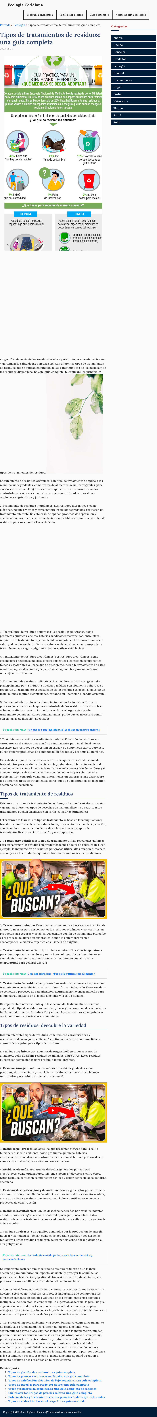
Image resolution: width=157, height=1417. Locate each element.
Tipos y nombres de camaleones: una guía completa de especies (52, 1388)
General (118, 73)
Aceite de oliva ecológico (131, 14)
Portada (5, 25)
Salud (117, 115)
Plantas (118, 108)
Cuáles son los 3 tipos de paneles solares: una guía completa (50, 1393)
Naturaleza (120, 101)
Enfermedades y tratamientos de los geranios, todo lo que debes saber (57, 1397)
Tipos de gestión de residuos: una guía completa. (42, 1372)
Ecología (19, 25)
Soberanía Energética (40, 14)
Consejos (119, 52)
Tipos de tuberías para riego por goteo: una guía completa (48, 1384)
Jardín (117, 94)
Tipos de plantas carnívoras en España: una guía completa (49, 1376)
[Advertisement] (53, 277)
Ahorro (118, 38)
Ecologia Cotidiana (25, 4)
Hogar (117, 87)
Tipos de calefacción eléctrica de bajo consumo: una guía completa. (55, 1380)
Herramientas (122, 80)
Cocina (118, 45)
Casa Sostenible (99, 14)
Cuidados (119, 59)
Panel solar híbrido (71, 14)
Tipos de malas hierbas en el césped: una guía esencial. (46, 1401)
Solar (117, 122)
